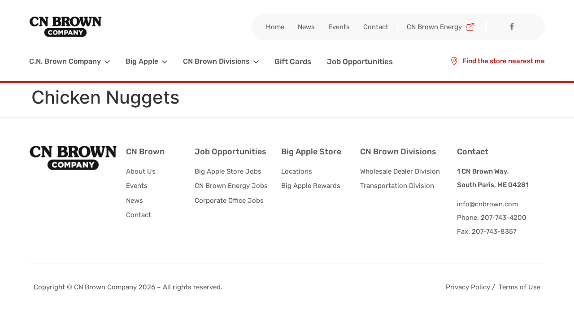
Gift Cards (292, 61)
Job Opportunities (360, 61)
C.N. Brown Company (65, 61)
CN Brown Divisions (216, 61)
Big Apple (142, 61)
